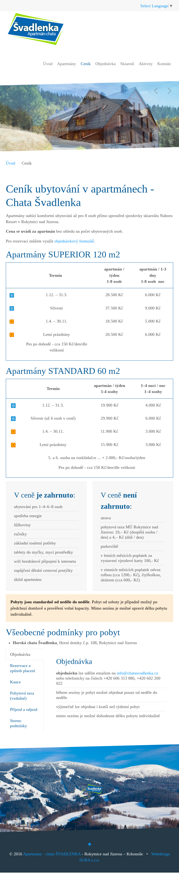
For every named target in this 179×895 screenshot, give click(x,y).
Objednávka (105, 63)
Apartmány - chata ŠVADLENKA (52, 854)
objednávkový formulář (74, 241)
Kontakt (164, 63)
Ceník (86, 63)
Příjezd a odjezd (23, 709)
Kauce (15, 682)
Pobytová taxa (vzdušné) (22, 696)
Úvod (47, 63)
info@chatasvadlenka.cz (137, 673)
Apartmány (66, 63)
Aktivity (146, 63)
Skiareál (127, 63)
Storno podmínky (18, 723)
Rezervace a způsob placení (22, 668)
